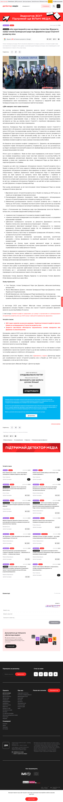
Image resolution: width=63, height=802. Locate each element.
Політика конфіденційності (25, 694)
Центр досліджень (27, 1)
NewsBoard (5, 703)
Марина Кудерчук (8, 440)
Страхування (45, 6)
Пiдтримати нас (54, 690)
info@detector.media (18, 752)
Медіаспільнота (36, 534)
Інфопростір (6, 25)
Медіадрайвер (6, 701)
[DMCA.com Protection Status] (26, 783)
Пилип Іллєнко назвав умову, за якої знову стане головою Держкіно (45, 473)
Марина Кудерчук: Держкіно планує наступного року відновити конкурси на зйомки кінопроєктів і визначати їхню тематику (16, 522)
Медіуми (5, 718)
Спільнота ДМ (10, 646)
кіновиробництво (19, 440)
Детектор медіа (4, 1)
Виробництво (36, 518)
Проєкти (6, 690)
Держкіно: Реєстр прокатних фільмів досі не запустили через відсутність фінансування (14, 488)
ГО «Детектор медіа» (57, 1)
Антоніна (50, 1)
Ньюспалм (5, 716)
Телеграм (5, 727)
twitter (4, 725)
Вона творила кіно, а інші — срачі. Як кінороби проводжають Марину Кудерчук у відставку (15, 473)
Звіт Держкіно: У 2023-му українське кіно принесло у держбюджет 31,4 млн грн (16, 537)
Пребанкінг (6, 700)
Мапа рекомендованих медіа (10, 715)
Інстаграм (5, 729)
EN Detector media (43, 1)
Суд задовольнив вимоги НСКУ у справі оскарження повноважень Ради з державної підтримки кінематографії (46, 552)
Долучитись (31, 415)
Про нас (20, 690)
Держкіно (28, 440)
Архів (19, 708)
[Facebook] (12, 52)
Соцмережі (7, 721)
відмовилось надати (40, 356)
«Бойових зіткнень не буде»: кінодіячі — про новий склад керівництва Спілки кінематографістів (46, 537)
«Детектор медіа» (55, 424)
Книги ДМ (20, 698)
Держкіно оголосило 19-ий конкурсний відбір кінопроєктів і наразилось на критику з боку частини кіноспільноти (45, 488)
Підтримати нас (22, 703)
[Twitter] (15, 52)
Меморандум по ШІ (23, 696)
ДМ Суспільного (18, 1)
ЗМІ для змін (6, 698)
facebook (5, 723)
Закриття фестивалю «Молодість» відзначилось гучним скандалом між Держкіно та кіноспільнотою (45, 568)
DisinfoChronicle (35, 1)
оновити (57, 603)
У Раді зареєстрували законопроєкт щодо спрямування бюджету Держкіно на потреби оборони (16, 504)
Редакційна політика (23, 693)
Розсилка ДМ (21, 706)
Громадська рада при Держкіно (40, 440)
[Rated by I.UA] (37, 783)
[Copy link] (19, 52)
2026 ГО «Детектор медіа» (20, 753)
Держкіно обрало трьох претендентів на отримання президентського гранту (43, 521)
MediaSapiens (11, 1)
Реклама (20, 700)
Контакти (20, 701)
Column (10, 470)
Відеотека (5, 706)
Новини (12, 25)
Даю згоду (31, 799)
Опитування (44, 534)
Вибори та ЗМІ (6, 708)
